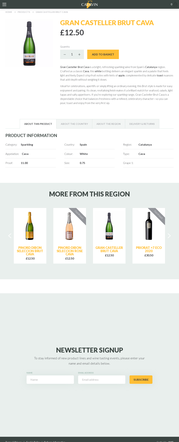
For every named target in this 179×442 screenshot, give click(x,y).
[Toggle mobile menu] (4, 4)
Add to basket (103, 54)
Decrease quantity (65, 54)
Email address (86, 373)
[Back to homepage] (89, 4)
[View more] (30, 226)
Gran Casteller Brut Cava (52, 12)
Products (24, 12)
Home (8, 12)
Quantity (65, 46)
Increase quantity (79, 54)
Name (30, 373)
